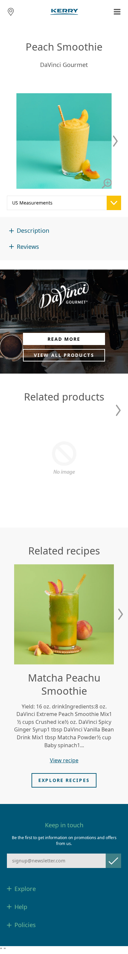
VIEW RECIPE (64, 760)
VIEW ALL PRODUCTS (64, 355)
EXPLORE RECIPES (64, 780)
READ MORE (64, 339)
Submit (113, 861)
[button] (115, 141)
